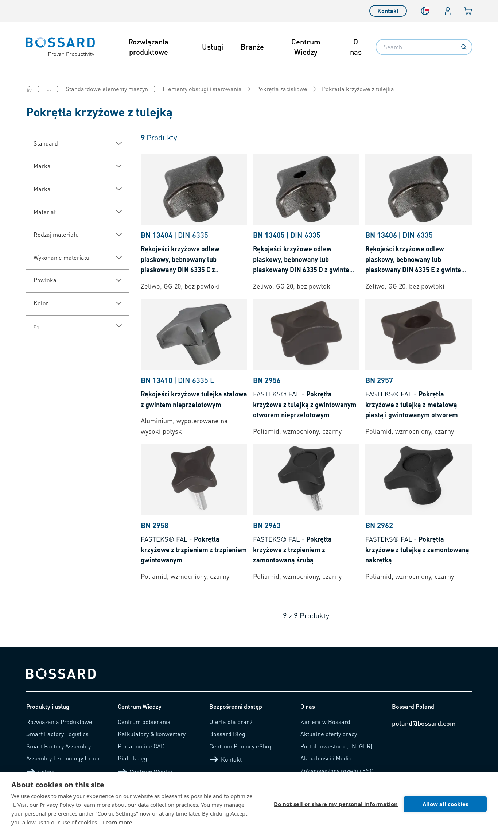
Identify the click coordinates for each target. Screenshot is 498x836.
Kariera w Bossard (325, 721)
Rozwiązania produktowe (148, 47)
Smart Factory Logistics (57, 734)
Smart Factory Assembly (58, 746)
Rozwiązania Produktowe (59, 721)
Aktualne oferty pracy (328, 734)
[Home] (29, 89)
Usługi (212, 46)
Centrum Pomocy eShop (241, 746)
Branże (252, 46)
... (49, 89)
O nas (356, 47)
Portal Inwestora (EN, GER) (336, 746)
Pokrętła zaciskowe (281, 89)
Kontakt (388, 11)
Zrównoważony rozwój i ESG (337, 770)
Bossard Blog (227, 734)
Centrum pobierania (144, 721)
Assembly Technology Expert (64, 758)
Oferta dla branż (230, 721)
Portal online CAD (141, 746)
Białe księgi (133, 758)
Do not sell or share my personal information (336, 804)
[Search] (464, 47)
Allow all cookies (445, 804)
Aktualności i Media (326, 758)
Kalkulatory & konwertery (152, 734)
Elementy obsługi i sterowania (202, 89)
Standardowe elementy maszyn (107, 89)
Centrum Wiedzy (305, 47)
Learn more (117, 822)
